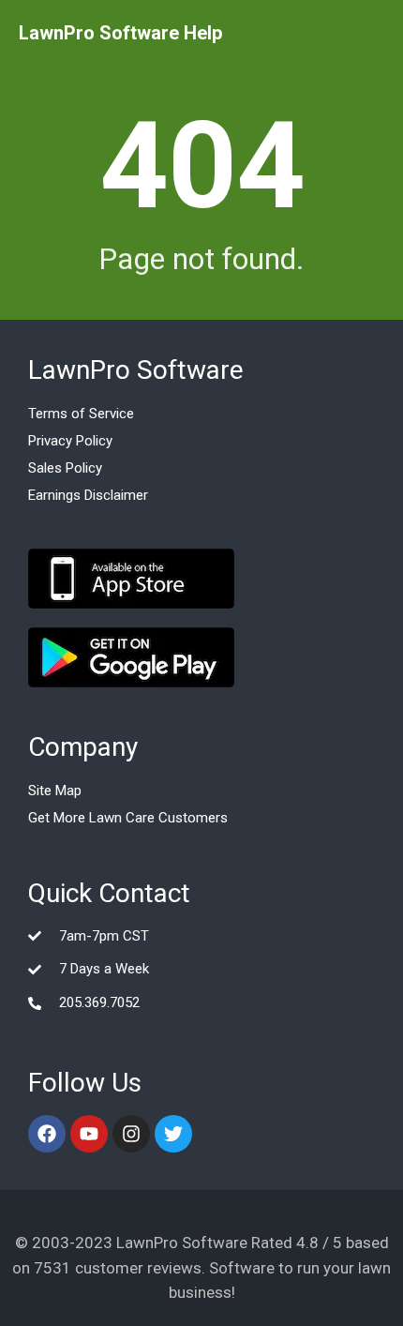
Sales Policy (65, 468)
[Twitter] (173, 1134)
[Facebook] (47, 1134)
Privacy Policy (70, 440)
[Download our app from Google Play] (131, 657)
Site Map (55, 790)
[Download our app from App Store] (131, 579)
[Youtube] (89, 1134)
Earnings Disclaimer (88, 495)
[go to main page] (120, 32)
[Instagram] (131, 1134)
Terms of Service (81, 413)
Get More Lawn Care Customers (128, 817)
